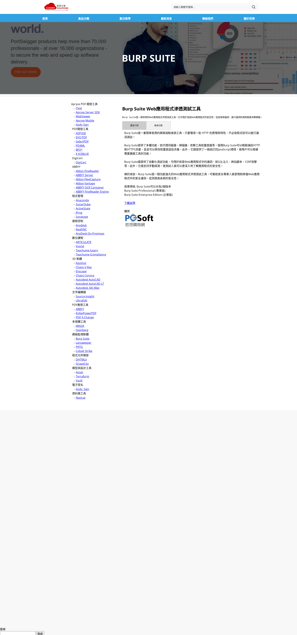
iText (79, 108)
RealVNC (81, 229)
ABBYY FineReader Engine (92, 192)
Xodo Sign (82, 125)
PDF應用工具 (80, 305)
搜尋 (3, 629)
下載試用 (129, 203)
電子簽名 (77, 385)
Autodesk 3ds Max (87, 288)
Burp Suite (82, 339)
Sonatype (82, 217)
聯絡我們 (207, 18)
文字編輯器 (79, 292)
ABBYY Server (84, 175)
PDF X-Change (85, 317)
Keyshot (81, 263)
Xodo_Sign (82, 389)
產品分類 (83, 18)
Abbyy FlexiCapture (88, 179)
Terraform (82, 376)
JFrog (79, 212)
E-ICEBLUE (82, 154)
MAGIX (80, 326)
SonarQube (83, 204)
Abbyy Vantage (85, 183)
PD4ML (80, 146)
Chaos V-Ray (84, 267)
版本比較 (158, 125)
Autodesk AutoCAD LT (90, 284)
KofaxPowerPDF (86, 313)
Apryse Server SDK (88, 112)
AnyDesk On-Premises (90, 233)
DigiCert (77, 158)
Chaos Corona (85, 275)
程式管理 (77, 196)
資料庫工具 (79, 393)
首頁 (45, 18)
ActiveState (83, 208)
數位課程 (77, 238)
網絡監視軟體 (80, 334)
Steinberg (82, 330)
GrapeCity (82, 364)
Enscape (81, 271)
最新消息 (166, 18)
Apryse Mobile (85, 120)
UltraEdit (81, 300)
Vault (79, 380)
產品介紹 (134, 125)
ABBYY (76, 167)
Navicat (80, 398)
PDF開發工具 (80, 129)
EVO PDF (81, 137)
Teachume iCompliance (91, 254)
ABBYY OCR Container (90, 187)
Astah (79, 372)
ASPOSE (81, 133)
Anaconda (82, 200)
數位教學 (125, 18)
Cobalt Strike (84, 351)
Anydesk (81, 225)
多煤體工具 (79, 322)
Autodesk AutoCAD (88, 279)
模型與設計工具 (81, 368)
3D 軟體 (77, 259)
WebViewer (83, 116)
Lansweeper (83, 343)
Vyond (80, 246)
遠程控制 (77, 221)
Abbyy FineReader (87, 171)
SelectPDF (82, 141)
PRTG (79, 347)
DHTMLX (81, 359)
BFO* (79, 150)
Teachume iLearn (87, 250)
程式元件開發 (80, 355)
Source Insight (85, 296)
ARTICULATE (83, 242)
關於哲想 (249, 18)
